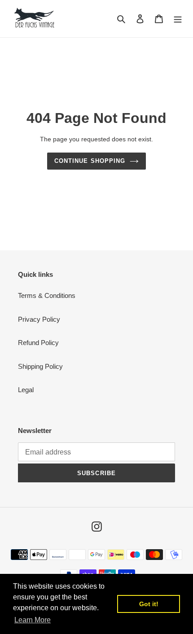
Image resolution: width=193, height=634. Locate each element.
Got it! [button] (148, 604)
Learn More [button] (32, 620)
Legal (26, 390)
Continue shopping (89, 160)
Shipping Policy (40, 366)
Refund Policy (38, 342)
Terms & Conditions (46, 295)
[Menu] (177, 18)
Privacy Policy (39, 319)
